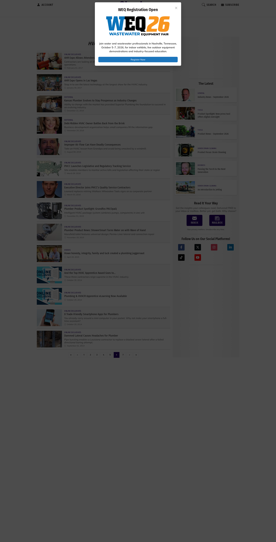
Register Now (138, 59)
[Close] (176, 8)
